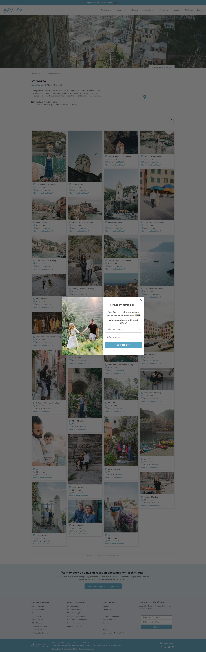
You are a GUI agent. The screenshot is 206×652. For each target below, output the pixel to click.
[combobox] (122, 329)
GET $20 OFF (123, 345)
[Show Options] (139, 329)
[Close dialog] (141, 300)
